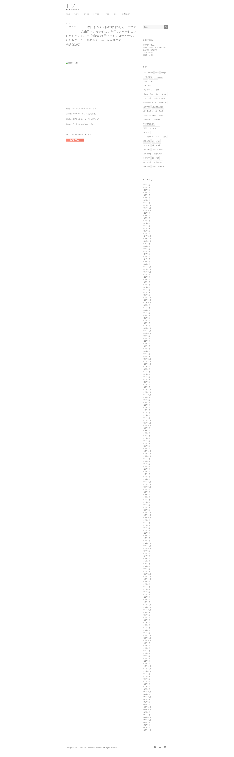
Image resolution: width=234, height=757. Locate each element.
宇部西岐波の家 (149, 124)
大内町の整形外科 (149, 115)
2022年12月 (147, 297)
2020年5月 (146, 377)
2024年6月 (146, 251)
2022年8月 (146, 308)
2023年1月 (146, 295)
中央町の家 (163, 102)
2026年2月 (146, 200)
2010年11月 (147, 669)
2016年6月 (146, 497)
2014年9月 (146, 551)
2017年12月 (147, 451)
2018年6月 (146, 436)
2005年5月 (146, 699)
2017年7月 (146, 464)
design (163, 73)
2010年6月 (146, 681)
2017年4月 (146, 471)
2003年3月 (146, 712)
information (159, 77)
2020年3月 (146, 382)
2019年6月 (146, 405)
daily (157, 73)
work (145, 81)
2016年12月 (147, 482)
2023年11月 (147, 269)
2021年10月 (147, 333)
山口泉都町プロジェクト (152, 137)
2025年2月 (146, 231)
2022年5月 (146, 315)
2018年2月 (146, 446)
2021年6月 (146, 343)
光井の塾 (146, 107)
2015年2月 (146, 538)
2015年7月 (146, 525)
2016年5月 (146, 500)
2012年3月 (146, 628)
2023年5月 (146, 285)
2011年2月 (146, 661)
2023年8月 (146, 277)
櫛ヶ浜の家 (156, 145)
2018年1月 (146, 448)
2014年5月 (146, 561)
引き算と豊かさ (148, 53)
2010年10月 (147, 671)
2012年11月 (147, 607)
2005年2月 (146, 702)
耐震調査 (146, 158)
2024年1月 (146, 264)
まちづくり (153, 81)
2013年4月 (146, 594)
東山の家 (146, 145)
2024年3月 (146, 259)
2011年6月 (146, 651)
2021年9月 (146, 336)
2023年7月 (146, 279)
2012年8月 (146, 615)
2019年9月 (146, 397)
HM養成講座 (147, 77)
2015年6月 (146, 528)
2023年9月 (146, 274)
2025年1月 (146, 233)
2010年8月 (146, 676)
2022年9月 (146, 305)
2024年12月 (147, 236)
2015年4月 (146, 533)
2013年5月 (146, 592)
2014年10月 (147, 548)
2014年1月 (146, 571)
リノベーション (161, 94)
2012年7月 (146, 617)
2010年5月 (146, 684)
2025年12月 (147, 205)
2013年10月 (147, 579)
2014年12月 (147, 543)
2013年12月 (147, 574)
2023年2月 (146, 292)
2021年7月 (146, 341)
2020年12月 (147, 359)
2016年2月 (146, 507)
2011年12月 (147, 635)
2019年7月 (146, 402)
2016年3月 (146, 505)
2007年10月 (147, 692)
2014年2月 (146, 569)
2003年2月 (146, 715)
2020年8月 (146, 369)
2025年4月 (146, 226)
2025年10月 (147, 210)
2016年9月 (146, 489)
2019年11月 (147, 392)
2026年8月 (146, 185)
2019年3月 (146, 413)
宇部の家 (157, 120)
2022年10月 (147, 303)
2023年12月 (147, 267)
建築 (165, 137)
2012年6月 (146, 620)
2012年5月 (146, 623)
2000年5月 (146, 727)
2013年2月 (146, 599)
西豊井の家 (158, 162)
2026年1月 (146, 203)
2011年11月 (147, 638)
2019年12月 (147, 390)
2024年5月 (146, 254)
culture (150, 73)
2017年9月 (146, 459)
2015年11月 (147, 515)
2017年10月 (147, 456)
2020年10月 (147, 364)
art (144, 73)
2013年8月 (146, 584)
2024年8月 (146, 246)
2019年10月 (147, 395)
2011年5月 (146, 653)
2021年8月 (146, 338)
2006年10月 (147, 697)
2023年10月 (147, 272)
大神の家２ (147, 120)
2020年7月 (146, 372)
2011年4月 (146, 656)
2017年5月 (146, 469)
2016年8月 (146, 492)
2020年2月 (146, 384)
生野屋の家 (147, 154)
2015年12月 (147, 512)
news (68, 14)
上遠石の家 (147, 98)
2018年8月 (146, 431)
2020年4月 (146, 379)
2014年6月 (146, 559)
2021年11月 (147, 331)
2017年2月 (146, 477)
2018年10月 (147, 425)
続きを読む (73, 44)
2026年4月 (146, 195)
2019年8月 (146, 400)
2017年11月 (147, 454)
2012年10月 (147, 610)
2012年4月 (146, 625)
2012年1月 (146, 633)
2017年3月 (146, 474)
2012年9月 (146, 612)
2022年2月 (146, 323)
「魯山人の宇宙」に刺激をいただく (155, 47)
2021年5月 (146, 346)
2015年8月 (146, 523)
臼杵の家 (155, 158)
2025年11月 (147, 208)
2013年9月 (146, 582)
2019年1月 (146, 418)
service (96, 14)
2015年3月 (146, 535)
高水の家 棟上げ (149, 45)
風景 (154, 166)
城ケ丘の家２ (148, 111)
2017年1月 (146, 479)
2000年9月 (146, 725)
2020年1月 (146, 387)
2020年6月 (146, 374)
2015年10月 (147, 518)
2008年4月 (146, 689)
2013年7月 (146, 587)
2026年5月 (146, 192)
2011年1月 (146, 663)
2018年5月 (146, 438)
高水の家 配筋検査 (150, 50)
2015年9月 (146, 520)
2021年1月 (146, 356)
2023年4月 (146, 287)
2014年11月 (147, 546)
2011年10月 (147, 640)
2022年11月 (147, 300)
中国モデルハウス (149, 102)
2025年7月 (146, 218)
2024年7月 (146, 249)
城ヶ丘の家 (159, 111)
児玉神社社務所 (157, 107)
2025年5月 (146, 223)
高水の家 (161, 166)
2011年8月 (146, 646)
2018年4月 (146, 441)
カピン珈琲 (147, 85)
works (76, 14)
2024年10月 (147, 241)
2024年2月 (146, 262)
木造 (158, 141)
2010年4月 (146, 687)
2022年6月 (146, 313)
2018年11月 (147, 423)
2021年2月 (146, 354)
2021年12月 (147, 328)
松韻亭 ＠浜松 (148, 55)
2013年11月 (147, 576)
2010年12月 (147, 666)
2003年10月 (147, 710)
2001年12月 (147, 720)
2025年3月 (146, 228)
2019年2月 (146, 415)
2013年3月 (146, 597)
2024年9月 (146, 244)
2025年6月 (146, 221)
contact (106, 14)
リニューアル (148, 94)
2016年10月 (147, 487)
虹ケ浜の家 (147, 162)
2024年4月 (146, 256)
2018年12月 (147, 420)
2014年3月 (146, 566)
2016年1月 (146, 510)
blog (115, 14)
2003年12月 (147, 707)
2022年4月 (146, 318)
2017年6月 (146, 466)
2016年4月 (146, 502)
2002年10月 (147, 717)
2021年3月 (146, 351)
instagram (126, 14)
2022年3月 (146, 320)
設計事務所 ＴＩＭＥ (83, 134)
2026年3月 (146, 198)
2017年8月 (146, 461)
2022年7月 (146, 310)
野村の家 (146, 166)
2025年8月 (146, 215)
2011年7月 (146, 648)
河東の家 (146, 149)
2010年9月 (146, 674)
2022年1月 (146, 326)
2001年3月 (146, 722)
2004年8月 (146, 704)
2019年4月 (146, 410)
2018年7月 (146, 433)
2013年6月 (146, 589)
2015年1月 (146, 541)
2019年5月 (146, 407)
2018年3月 (146, 443)
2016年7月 (146, 495)
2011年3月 (146, 658)
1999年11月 (147, 730)
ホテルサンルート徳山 (151, 90)
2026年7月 (146, 187)
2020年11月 (147, 361)
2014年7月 (146, 556)
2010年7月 (146, 679)
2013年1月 (146, 602)
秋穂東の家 (158, 154)
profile (86, 14)
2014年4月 (146, 564)
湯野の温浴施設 (157, 149)
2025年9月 (146, 213)
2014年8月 (146, 553)
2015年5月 (146, 530)
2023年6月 (146, 282)
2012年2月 (146, 630)
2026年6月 (146, 190)
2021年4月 (146, 349)
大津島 (161, 115)
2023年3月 (146, 290)
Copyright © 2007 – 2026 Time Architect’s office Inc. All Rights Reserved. (92, 748)
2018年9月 (146, 428)
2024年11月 (147, 239)
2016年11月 (147, 484)
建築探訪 (146, 141)
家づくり (146, 132)
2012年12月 (147, 605)
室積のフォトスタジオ (151, 128)
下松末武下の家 (159, 98)
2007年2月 (146, 694)
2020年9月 (146, 367)
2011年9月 (146, 643)
